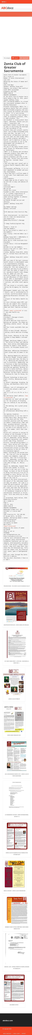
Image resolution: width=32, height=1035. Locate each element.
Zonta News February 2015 (14, 735)
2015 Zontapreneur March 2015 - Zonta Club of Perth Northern (17, 774)
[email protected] (15, 310)
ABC (7, 8)
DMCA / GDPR (16, 1033)
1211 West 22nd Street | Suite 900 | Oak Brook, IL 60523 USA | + (16, 662)
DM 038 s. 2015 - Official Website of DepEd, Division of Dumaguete (16, 967)
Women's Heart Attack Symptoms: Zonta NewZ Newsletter (16, 927)
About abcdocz (7, 1033)
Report (16, 58)
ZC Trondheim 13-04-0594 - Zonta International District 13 (16, 815)
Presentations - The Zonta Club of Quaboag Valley (17, 586)
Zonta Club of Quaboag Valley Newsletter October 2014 (17, 853)
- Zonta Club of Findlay (14, 699)
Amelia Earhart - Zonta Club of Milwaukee (14, 890)
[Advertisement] (16, 36)
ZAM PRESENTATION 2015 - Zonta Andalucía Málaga (16, 625)
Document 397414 (14, 1004)
